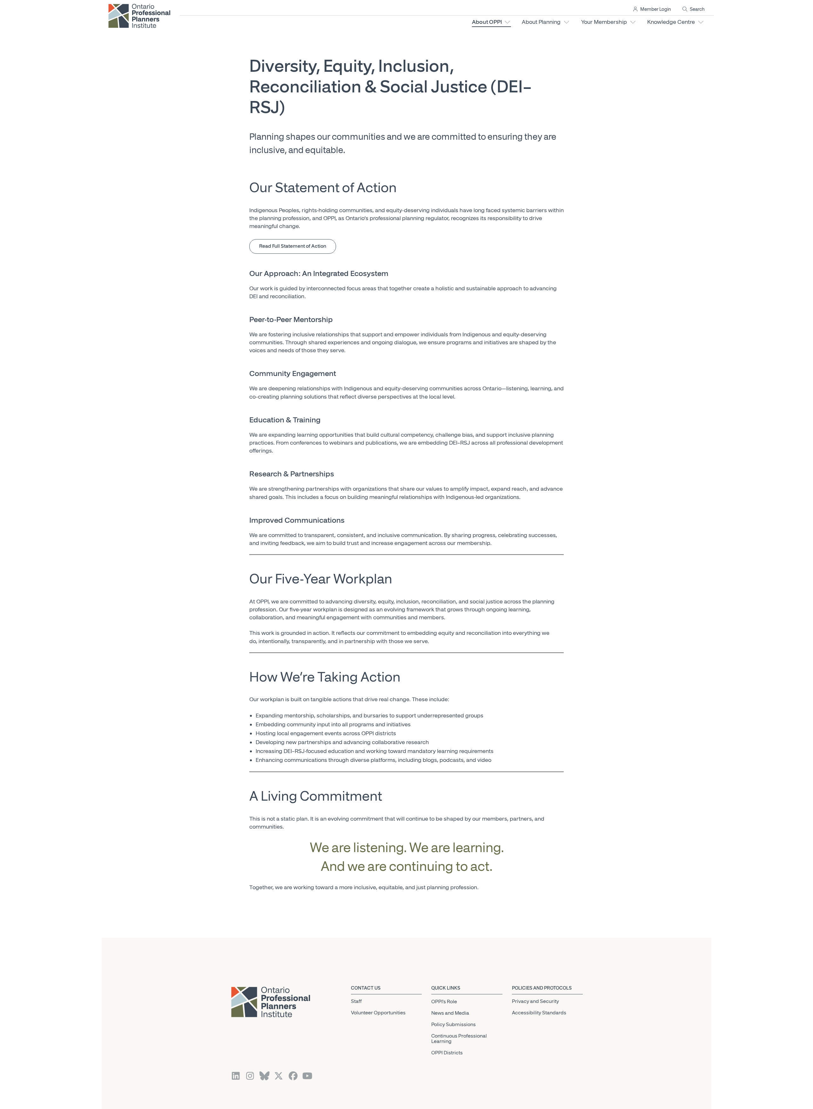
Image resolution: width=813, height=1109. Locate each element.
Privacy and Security (535, 1001)
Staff (356, 1001)
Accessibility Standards (539, 1013)
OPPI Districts (447, 1053)
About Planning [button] (542, 21)
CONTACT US (365, 988)
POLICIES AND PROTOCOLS (542, 988)
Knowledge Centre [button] (672, 21)
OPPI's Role (444, 1002)
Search (696, 9)
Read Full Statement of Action (292, 246)
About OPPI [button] (488, 21)
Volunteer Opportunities (378, 1013)
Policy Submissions (453, 1024)
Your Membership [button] (605, 21)
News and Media (450, 1013)
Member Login (654, 9)
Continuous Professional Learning (459, 1039)
